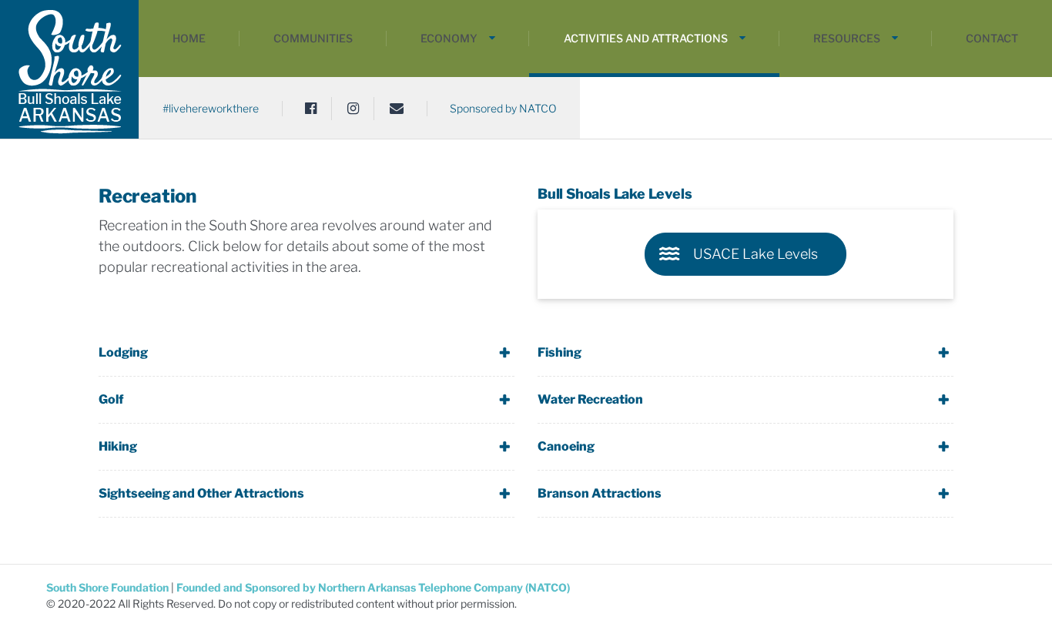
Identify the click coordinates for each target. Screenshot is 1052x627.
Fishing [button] (559, 352)
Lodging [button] (123, 352)
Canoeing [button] (566, 446)
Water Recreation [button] (590, 399)
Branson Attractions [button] (600, 493)
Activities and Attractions (646, 38)
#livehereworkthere (210, 108)
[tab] (306, 353)
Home (189, 38)
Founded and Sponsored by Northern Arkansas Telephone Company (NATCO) (373, 587)
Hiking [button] (118, 446)
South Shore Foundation (108, 587)
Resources (846, 38)
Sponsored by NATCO (503, 108)
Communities (313, 38)
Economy (448, 38)
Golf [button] (111, 399)
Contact (992, 38)
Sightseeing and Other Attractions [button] (201, 493)
